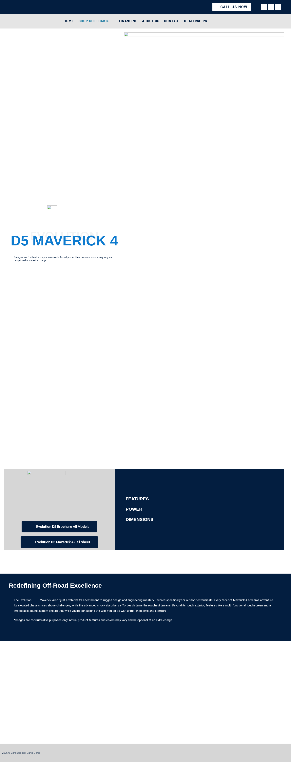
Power (134, 509)
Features (137, 498)
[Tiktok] (278, 7)
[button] (199, 499)
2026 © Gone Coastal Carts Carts (21, 752)
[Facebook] (264, 7)
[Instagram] (271, 7)
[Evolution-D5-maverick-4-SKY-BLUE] (204, 92)
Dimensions (139, 519)
